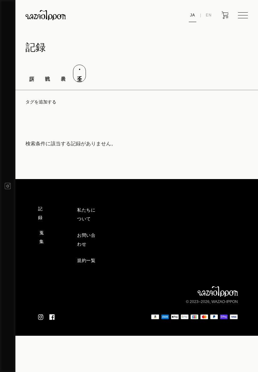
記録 (40, 213)
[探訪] (31, 70)
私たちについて (86, 214)
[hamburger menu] (243, 15)
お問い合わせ (86, 240)
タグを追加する (40, 101)
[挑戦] (47, 70)
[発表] (63, 70)
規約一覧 (86, 260)
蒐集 (41, 237)
